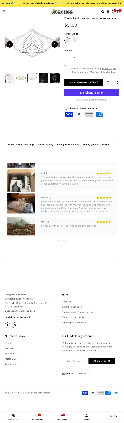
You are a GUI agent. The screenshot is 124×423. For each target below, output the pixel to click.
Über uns (66, 301)
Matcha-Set (11, 358)
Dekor (8, 343)
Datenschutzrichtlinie (73, 317)
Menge (68, 50)
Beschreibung (45, 144)
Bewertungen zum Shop (20, 144)
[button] (108, 82)
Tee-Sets (9, 353)
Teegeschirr (11, 364)
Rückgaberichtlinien (68, 144)
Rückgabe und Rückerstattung (78, 312)
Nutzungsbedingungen (74, 322)
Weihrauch (10, 348)
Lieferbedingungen (72, 307)
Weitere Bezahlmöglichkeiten (92, 99)
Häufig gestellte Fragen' (96, 144)
